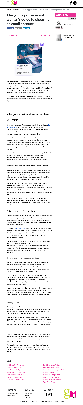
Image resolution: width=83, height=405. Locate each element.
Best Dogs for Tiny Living (15, 365)
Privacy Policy (11, 395)
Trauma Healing (48, 372)
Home (9, 10)
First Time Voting (49, 382)
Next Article (46, 35)
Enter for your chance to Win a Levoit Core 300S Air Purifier (69, 35)
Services (9, 398)
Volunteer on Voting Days (15, 379)
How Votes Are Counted (51, 367)
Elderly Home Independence (16, 370)
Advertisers (28, 398)
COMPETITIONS (62, 14)
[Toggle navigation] (9, 2)
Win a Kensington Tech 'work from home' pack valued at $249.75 (70, 22)
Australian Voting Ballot (51, 375)
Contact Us (28, 393)
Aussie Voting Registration (52, 379)
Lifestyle (16, 10)
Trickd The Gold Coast (14, 377)
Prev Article (12, 35)
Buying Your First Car (14, 367)
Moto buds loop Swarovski (16, 372)
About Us (28, 395)
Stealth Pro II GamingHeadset (53, 370)
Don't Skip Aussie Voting (51, 365)
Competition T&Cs (13, 393)
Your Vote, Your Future (51, 377)
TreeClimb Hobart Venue (15, 375)
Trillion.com (43, 401)
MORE (73, 18)
